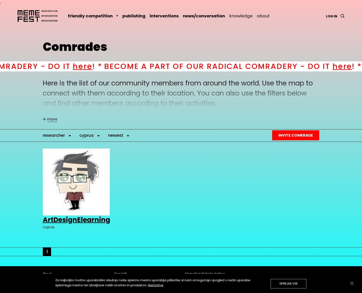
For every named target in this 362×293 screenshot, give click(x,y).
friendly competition (90, 15)
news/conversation (204, 15)
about (263, 15)
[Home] (40, 16)
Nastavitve (155, 285)
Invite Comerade (295, 135)
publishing (133, 15)
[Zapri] (352, 283)
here (61, 66)
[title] (342, 16)
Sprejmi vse (288, 283)
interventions (164, 15)
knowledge (241, 15)
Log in (331, 16)
